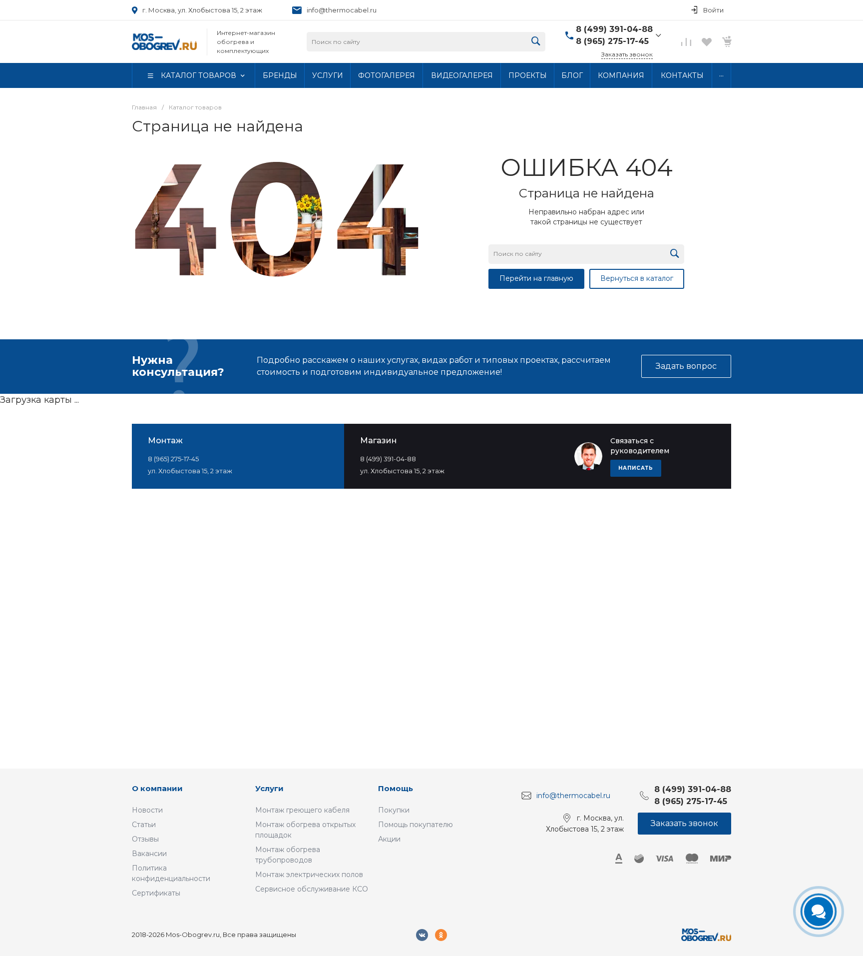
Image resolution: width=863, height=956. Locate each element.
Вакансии (149, 853)
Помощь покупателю (415, 824)
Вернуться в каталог (636, 278)
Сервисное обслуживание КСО (311, 889)
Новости (147, 810)
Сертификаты (156, 893)
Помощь (395, 788)
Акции (389, 839)
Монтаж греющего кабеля (302, 810)
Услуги (269, 788)
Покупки (394, 810)
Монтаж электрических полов (309, 874)
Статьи (144, 824)
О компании (157, 788)
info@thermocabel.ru (342, 10)
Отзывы (145, 839)
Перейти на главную (536, 278)
